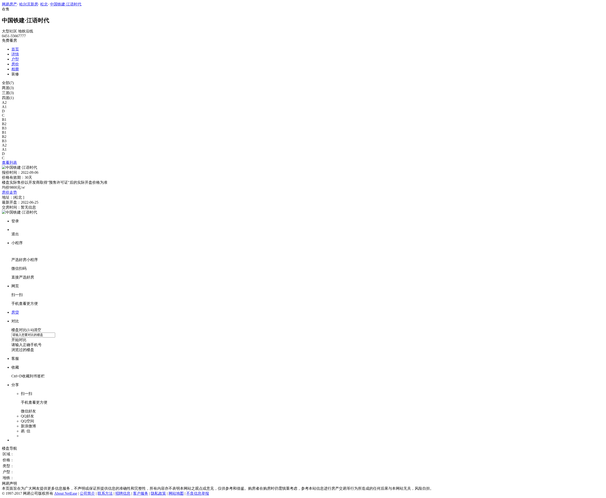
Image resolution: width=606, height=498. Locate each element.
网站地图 (176, 493)
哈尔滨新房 (28, 4)
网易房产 (9, 4)
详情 (15, 54)
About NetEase (65, 493)
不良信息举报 (197, 493)
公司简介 (87, 493)
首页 (15, 49)
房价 (15, 64)
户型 (15, 59)
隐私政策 (158, 493)
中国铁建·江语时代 (65, 4)
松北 (44, 4)
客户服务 (140, 493)
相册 (15, 69)
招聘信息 (122, 493)
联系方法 (105, 493)
